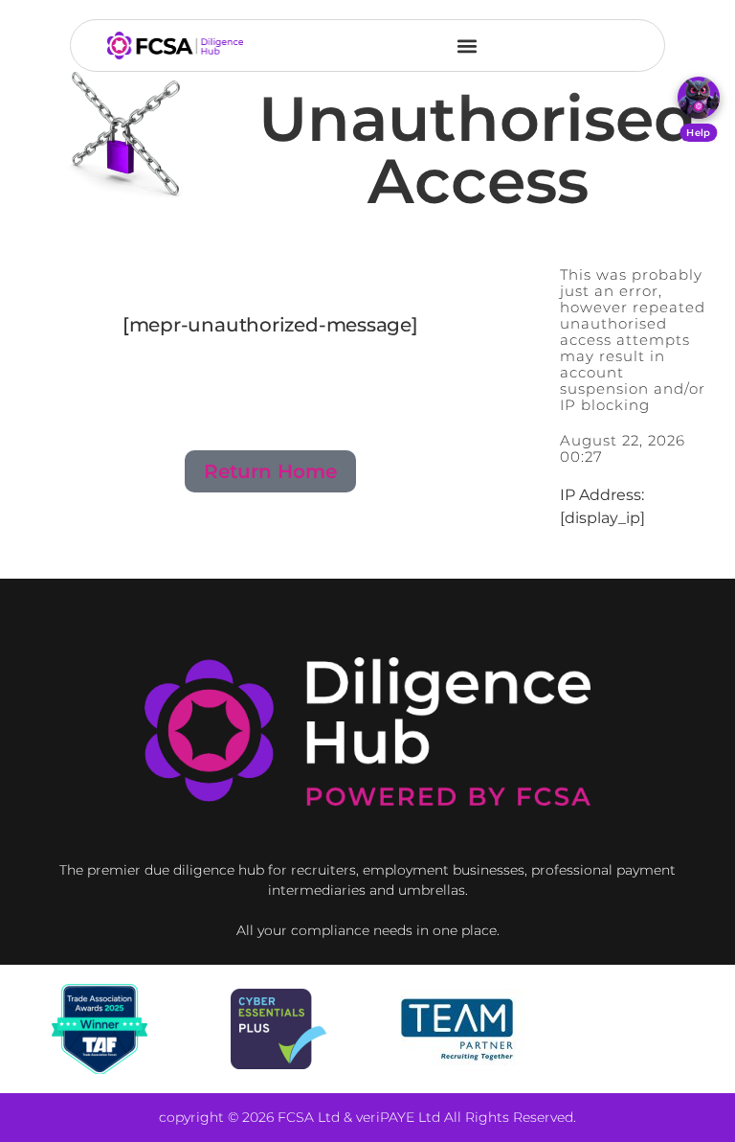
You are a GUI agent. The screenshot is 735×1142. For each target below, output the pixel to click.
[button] (467, 45)
